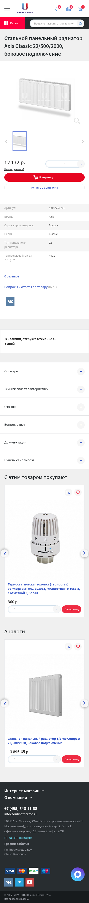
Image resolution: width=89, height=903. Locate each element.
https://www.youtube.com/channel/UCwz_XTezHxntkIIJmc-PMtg (29, 882)
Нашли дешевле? (14, 169)
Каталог (15, 23)
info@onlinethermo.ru (20, 814)
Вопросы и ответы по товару (30, 287)
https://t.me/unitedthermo (19, 882)
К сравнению (68, 493)
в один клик (44, 187)
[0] (57, 8)
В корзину (46, 177)
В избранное (78, 493)
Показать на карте (18, 837)
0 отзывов (11, 276)
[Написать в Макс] (78, 874)
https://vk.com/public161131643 (8, 882)
